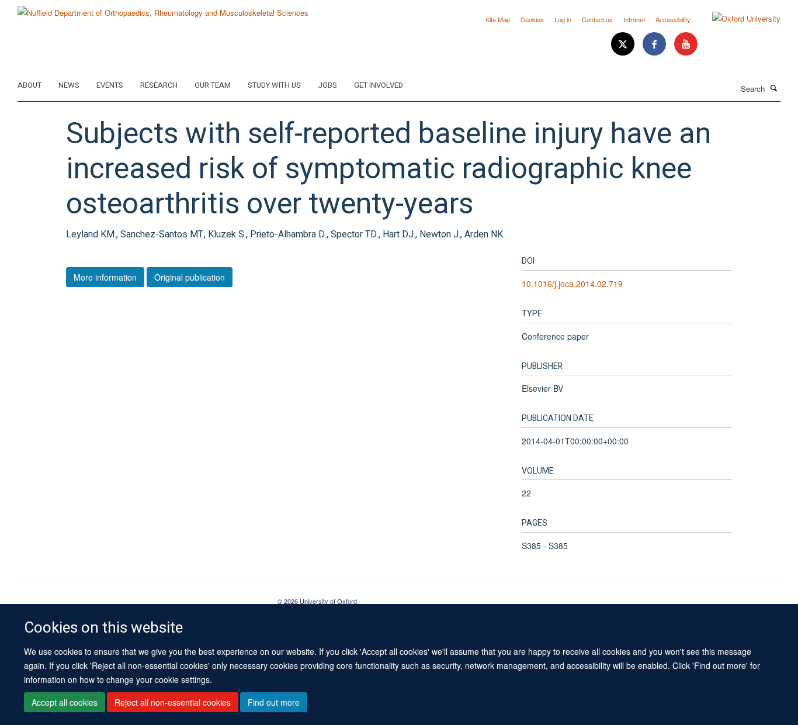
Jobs (327, 85)
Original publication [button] (189, 277)
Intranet (634, 19)
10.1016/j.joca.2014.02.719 (572, 283)
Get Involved (378, 85)
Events (109, 85)
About (29, 85)
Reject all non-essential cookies (173, 702)
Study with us (274, 85)
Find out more (274, 702)
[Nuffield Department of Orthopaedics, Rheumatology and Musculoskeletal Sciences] (163, 8)
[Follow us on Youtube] (686, 44)
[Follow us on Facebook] (655, 44)
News (68, 85)
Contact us (597, 19)
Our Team (213, 85)
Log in (562, 19)
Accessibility (673, 19)
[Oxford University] (737, 19)
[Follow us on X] (624, 44)
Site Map (497, 19)
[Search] (774, 87)
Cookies (532, 19)
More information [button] (105, 277)
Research (159, 85)
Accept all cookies (65, 702)
